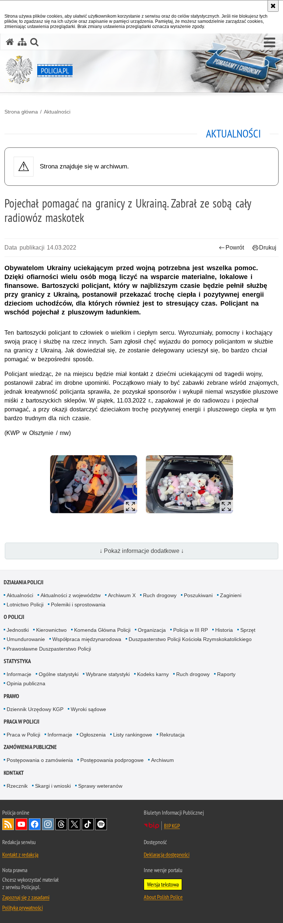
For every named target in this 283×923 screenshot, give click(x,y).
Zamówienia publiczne (30, 747)
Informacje (19, 674)
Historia (224, 630)
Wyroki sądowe (88, 709)
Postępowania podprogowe (112, 760)
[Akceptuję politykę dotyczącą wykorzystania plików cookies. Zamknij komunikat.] (273, 6)
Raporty (226, 674)
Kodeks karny (153, 674)
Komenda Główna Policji (102, 630)
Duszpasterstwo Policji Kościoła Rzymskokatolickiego (190, 639)
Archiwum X (122, 595)
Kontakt (14, 773)
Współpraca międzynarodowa (86, 639)
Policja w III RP (190, 630)
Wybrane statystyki (108, 674)
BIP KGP (172, 825)
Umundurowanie (26, 639)
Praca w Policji (21, 721)
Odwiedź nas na (21, 824)
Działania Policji (23, 582)
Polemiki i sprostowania (78, 604)
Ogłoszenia (93, 735)
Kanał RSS (8, 824)
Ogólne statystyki (58, 674)
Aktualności (57, 112)
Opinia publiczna (26, 683)
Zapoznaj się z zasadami (25, 897)
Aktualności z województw (71, 595)
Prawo (11, 696)
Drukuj (267, 247)
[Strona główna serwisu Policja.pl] (10, 41)
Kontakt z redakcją (20, 854)
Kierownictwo (51, 630)
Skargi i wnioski (53, 786)
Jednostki (18, 630)
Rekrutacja (172, 735)
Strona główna (21, 112)
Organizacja (152, 630)
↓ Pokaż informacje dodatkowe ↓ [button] (141, 551)
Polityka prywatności (22, 907)
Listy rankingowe (132, 735)
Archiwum (162, 760)
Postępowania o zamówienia (40, 760)
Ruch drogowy (160, 595)
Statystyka (17, 661)
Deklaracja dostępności (166, 854)
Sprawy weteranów (100, 786)
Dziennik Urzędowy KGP (35, 709)
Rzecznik (17, 786)
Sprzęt (247, 630)
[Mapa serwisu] (22, 41)
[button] (269, 42)
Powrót (235, 247)
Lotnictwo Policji (25, 604)
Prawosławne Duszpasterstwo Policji (49, 649)
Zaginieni (230, 595)
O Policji (14, 617)
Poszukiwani (198, 595)
